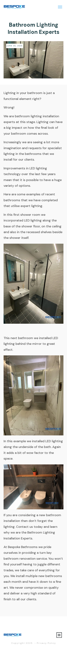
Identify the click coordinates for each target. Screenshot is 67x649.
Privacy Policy (46, 643)
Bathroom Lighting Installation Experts (33, 28)
